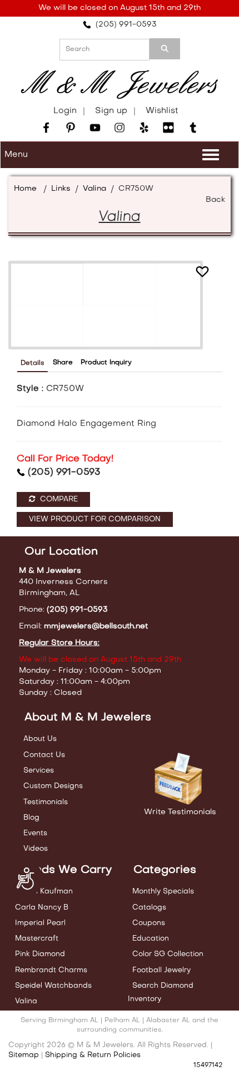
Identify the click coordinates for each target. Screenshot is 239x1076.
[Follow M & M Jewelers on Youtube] (95, 127)
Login (65, 111)
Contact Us (44, 755)
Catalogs (149, 907)
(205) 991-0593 (124, 24)
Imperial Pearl (40, 923)
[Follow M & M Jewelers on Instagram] (119, 127)
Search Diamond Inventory (160, 992)
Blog (31, 817)
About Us (40, 739)
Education (150, 938)
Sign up (111, 111)
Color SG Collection (167, 954)
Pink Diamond (40, 954)
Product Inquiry (106, 362)
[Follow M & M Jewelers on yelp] (144, 127)
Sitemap (23, 1055)
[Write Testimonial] (180, 779)
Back (215, 200)
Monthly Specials (163, 891)
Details (32, 363)
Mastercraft (36, 938)
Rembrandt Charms (51, 970)
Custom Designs (53, 786)
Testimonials (45, 802)
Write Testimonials (180, 812)
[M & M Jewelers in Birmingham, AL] (119, 85)
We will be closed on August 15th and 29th (119, 8)
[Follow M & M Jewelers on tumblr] (193, 127)
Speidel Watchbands (53, 985)
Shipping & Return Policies (93, 1055)
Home (25, 188)
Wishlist (162, 111)
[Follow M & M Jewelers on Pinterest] (70, 127)
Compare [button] (58, 499)
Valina (94, 188)
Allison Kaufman (44, 891)
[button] (202, 273)
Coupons (148, 923)
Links (61, 188)
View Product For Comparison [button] (95, 519)
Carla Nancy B (41, 907)
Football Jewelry (161, 970)
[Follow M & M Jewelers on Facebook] (46, 127)
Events (35, 833)
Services (38, 770)
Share (63, 362)
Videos (35, 848)
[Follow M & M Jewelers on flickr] (168, 127)
